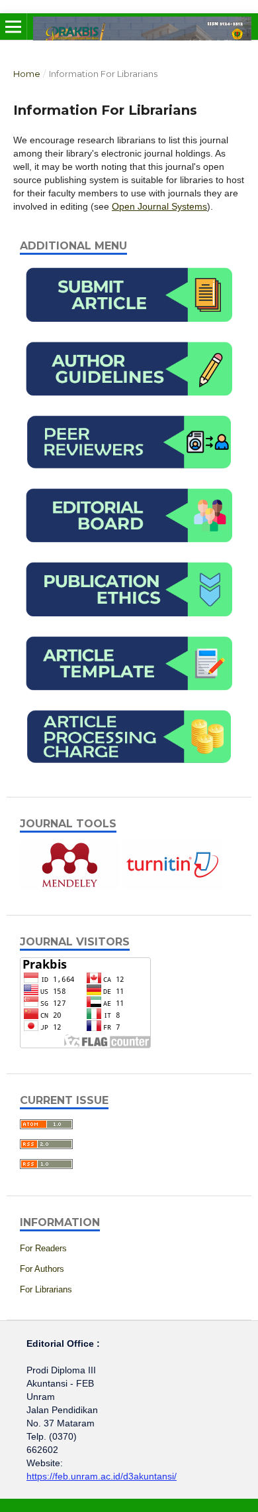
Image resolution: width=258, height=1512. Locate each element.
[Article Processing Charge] (129, 770)
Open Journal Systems (159, 206)
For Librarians (46, 1289)
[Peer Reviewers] (129, 475)
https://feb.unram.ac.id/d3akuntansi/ (101, 1476)
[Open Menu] (13, 26)
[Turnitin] (172, 886)
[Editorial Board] (129, 549)
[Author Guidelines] (129, 402)
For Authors (42, 1269)
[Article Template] (129, 697)
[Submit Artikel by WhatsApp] (129, 329)
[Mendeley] (70, 886)
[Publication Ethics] (129, 623)
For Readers (43, 1248)
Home (26, 73)
